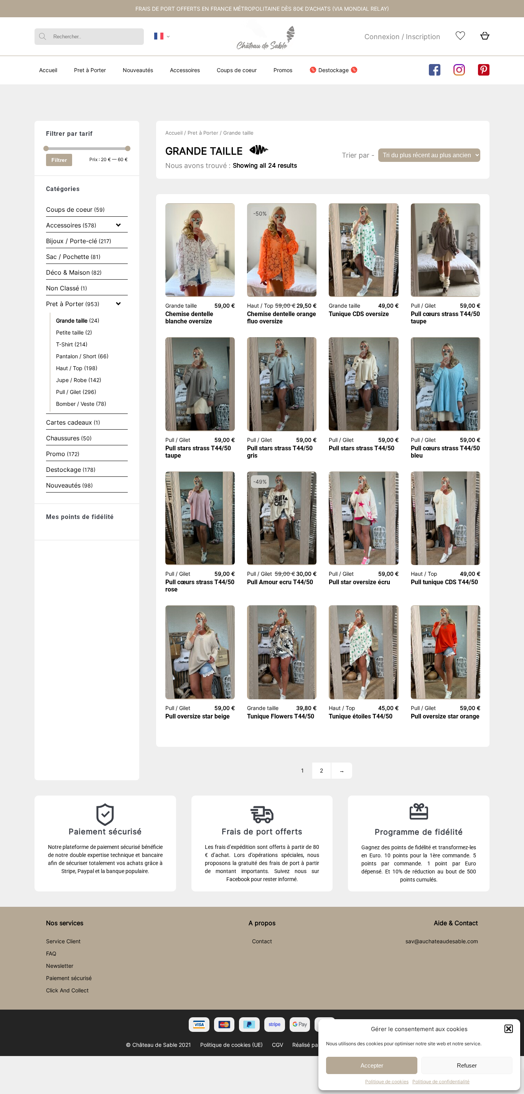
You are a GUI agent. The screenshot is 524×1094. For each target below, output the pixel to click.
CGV (277, 1044)
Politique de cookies (387, 1081)
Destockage (333, 70)
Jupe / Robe (71, 380)
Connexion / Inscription (402, 37)
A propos (262, 923)
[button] (508, 1029)
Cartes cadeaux (69, 422)
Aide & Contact (456, 923)
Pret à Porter (90, 70)
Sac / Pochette (67, 256)
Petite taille (70, 332)
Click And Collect (67, 990)
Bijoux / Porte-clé (71, 241)
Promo (55, 454)
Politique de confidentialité (441, 1081)
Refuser (467, 1065)
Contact (262, 941)
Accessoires (185, 70)
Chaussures (62, 438)
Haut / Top (69, 368)
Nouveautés (138, 70)
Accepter (372, 1065)
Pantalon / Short (76, 356)
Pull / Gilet (68, 392)
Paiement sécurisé (69, 978)
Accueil (48, 70)
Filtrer (59, 160)
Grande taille (71, 320)
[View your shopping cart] (484, 38)
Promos (283, 70)
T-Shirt (64, 344)
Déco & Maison (68, 272)
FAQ (51, 953)
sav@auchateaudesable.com (441, 941)
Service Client (63, 941)
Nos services (64, 923)
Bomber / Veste (75, 403)
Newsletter (59, 965)
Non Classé (62, 288)
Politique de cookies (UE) (231, 1044)
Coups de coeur (237, 70)
